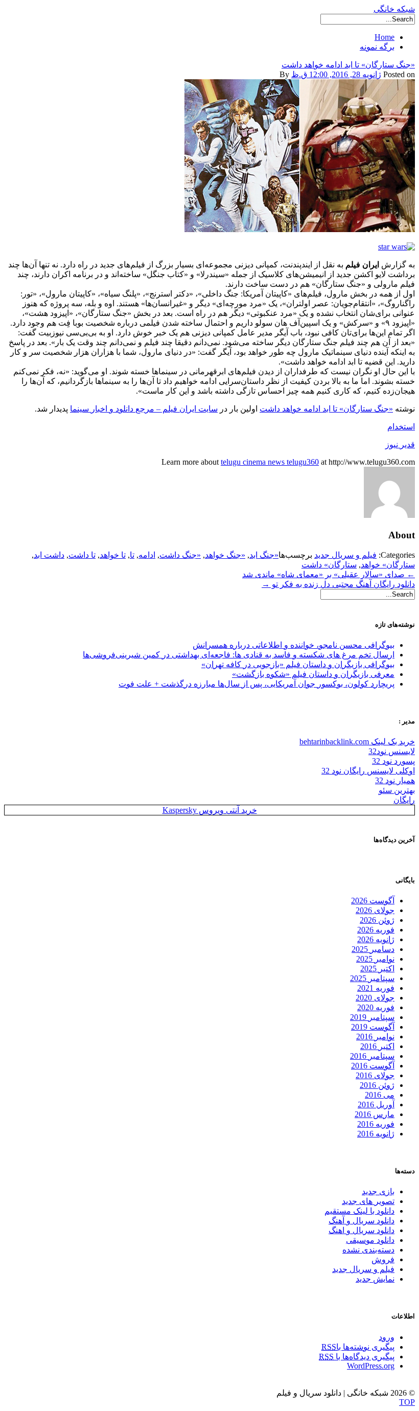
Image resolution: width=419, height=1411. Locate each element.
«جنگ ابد (263, 555)
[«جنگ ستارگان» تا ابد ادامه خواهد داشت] (299, 229)
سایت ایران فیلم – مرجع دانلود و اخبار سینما (144, 408)
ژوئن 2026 (377, 920)
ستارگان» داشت (329, 564)
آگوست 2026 (372, 900)
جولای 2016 (375, 1075)
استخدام (401, 426)
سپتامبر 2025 (372, 978)
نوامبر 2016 (375, 1036)
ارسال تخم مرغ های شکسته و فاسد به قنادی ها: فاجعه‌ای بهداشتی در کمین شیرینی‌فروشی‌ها (238, 654)
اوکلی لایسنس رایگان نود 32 (368, 770)
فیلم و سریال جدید (345, 555)
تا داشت (82, 555)
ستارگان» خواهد (388, 564)
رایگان (404, 799)
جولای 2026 (375, 910)
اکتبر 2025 (377, 968)
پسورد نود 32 (393, 761)
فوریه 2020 (375, 1007)
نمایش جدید (375, 1279)
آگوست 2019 (372, 1026)
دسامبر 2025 (373, 949)
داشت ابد (49, 555)
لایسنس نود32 (391, 751)
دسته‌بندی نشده (368, 1249)
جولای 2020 (375, 997)
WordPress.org (370, 1365)
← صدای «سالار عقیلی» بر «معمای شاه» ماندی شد (328, 574)
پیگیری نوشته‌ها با (357, 1346)
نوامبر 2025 (375, 958)
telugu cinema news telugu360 (270, 462)
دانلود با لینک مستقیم (359, 1211)
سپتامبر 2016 (372, 1056)
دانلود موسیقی (370, 1240)
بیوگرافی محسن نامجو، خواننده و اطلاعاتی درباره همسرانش (293, 645)
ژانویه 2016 (375, 1133)
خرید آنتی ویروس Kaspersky (209, 810)
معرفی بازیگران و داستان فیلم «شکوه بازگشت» (313, 674)
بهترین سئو (397, 790)
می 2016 (379, 1094)
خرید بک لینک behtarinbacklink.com (357, 741)
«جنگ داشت (180, 555)
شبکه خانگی (394, 9)
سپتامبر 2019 (372, 1017)
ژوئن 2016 (377, 1085)
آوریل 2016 (376, 1104)
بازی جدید (378, 1191)
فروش (382, 1259)
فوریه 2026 (375, 929)
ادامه (146, 555)
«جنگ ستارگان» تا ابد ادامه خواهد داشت (348, 64)
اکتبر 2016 (377, 1046)
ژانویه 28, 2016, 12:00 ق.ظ (336, 74)
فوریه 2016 (375, 1124)
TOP (407, 1402)
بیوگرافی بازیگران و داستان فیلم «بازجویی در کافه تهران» (297, 664)
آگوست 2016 (372, 1065)
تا (132, 555)
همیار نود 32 (395, 780)
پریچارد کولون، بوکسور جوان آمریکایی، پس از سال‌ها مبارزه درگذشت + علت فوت (256, 683)
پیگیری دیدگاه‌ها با (356, 1356)
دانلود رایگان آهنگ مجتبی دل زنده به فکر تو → (338, 584)
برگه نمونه (377, 46)
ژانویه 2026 (375, 939)
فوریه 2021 (375, 988)
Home (384, 37)
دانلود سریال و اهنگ (361, 1230)
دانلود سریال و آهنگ (361, 1220)
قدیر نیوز (400, 444)
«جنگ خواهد (225, 555)
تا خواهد (113, 555)
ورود (386, 1337)
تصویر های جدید (368, 1201)
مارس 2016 (374, 1114)
